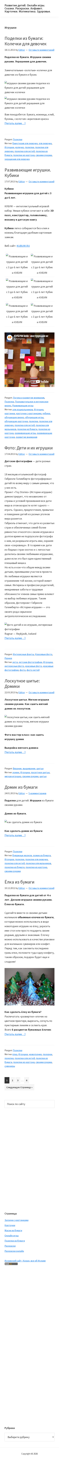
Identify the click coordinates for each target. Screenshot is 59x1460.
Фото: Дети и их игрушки (29, 448)
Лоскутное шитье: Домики (22, 683)
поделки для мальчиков (38, 863)
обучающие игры (34, 417)
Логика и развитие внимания (28, 397)
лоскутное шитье (40, 772)
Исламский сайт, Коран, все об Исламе (25, 1260)
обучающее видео (14, 417)
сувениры (10, 1066)
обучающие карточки (16, 421)
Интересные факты (23, 654)
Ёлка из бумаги (19, 882)
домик (15, 772)
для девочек (45, 143)
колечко (19, 147)
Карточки (10, 1225)
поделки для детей (25, 151)
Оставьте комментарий (41, 49)
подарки (47, 1054)
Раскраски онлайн (14, 1250)
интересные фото (14, 666)
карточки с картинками (28, 413)
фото (23, 669)
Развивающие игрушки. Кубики (28, 172)
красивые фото (33, 666)
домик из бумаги (42, 855)
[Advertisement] (17, 1159)
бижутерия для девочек (25, 143)
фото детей (33, 669)
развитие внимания (26, 436)
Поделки (17, 139)
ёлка (14, 1054)
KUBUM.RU (23, 245)
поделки (29, 147)
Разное (8, 658)
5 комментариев (37, 793)
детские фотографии (30, 662)
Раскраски (10, 1245)
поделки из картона (24, 155)
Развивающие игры (22, 405)
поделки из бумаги (27, 429)
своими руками (44, 155)
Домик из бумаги (21, 787)
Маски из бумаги (13, 1230)
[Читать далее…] (15, 123)
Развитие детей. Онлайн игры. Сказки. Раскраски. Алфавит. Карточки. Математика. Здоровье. (28, 8)
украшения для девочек (17, 159)
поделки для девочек (36, 859)
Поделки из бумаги (15, 1240)
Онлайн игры (12, 1235)
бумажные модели (22, 855)
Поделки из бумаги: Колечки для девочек (26, 41)
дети (15, 662)
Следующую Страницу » (19, 1088)
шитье (43, 776)
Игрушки (9, 147)
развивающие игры (25, 433)
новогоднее (35, 1054)
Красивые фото (43, 654)
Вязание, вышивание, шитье (28, 768)
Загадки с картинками (16, 1220)
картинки (10, 413)
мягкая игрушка (13, 776)
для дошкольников (22, 409)
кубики (46, 413)
